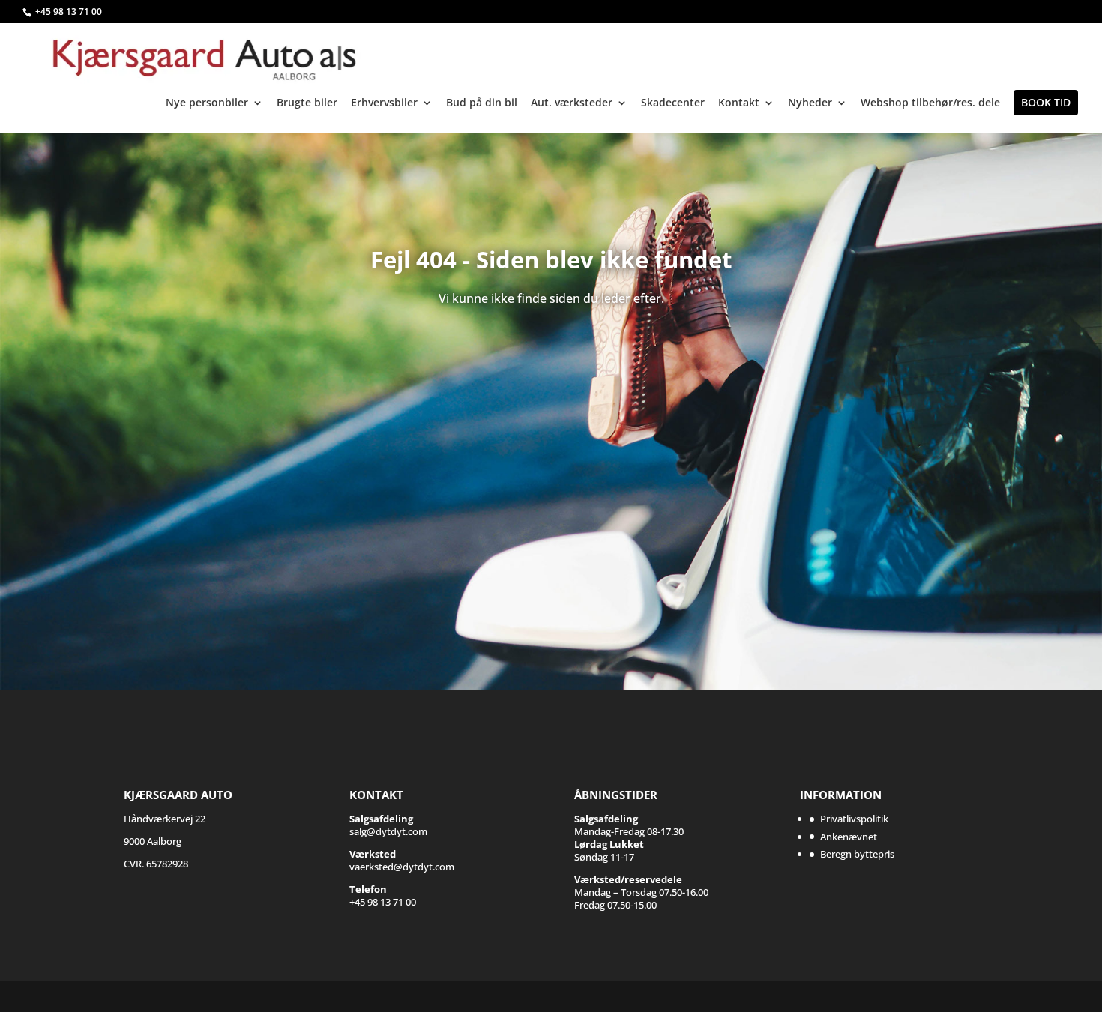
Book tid (1046, 102)
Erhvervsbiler (384, 103)
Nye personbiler (207, 103)
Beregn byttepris (857, 854)
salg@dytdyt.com (388, 825)
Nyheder (810, 103)
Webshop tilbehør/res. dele (930, 103)
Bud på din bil (481, 103)
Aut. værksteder (571, 103)
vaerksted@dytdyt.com (401, 860)
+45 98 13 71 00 (68, 11)
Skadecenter (673, 103)
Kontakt (738, 103)
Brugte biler (307, 103)
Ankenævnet (848, 836)
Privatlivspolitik (854, 818)
